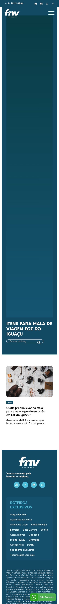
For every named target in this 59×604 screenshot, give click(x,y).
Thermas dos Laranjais (22, 555)
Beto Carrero (30, 529)
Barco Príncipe (39, 524)
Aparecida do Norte (21, 519)
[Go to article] (29, 381)
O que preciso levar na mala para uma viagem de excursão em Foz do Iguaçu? (25, 411)
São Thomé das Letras (22, 549)
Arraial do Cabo (19, 524)
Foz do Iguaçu (17, 539)
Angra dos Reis (18, 514)
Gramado (34, 539)
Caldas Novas (17, 534)
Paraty (30, 544)
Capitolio (34, 534)
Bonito (44, 529)
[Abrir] (51, 13)
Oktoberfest (17, 544)
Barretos (14, 529)
